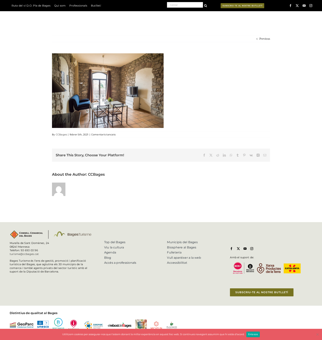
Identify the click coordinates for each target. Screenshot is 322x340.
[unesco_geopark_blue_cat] (43, 322)
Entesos (253, 334)
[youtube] (304, 5)
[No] (317, 334)
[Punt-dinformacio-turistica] (73, 321)
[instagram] (310, 5)
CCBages (61, 134)
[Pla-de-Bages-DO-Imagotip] (171, 323)
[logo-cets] (93, 321)
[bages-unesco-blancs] (33, 12)
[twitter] (297, 5)
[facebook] (290, 5)
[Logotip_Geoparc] (22, 324)
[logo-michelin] (156, 322)
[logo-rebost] (120, 324)
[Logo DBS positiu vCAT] (58, 319)
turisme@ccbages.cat (24, 254)
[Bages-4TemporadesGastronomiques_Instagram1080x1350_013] (141, 321)
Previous (264, 38)
